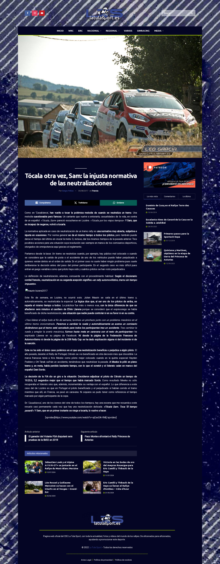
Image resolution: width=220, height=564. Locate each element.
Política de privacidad (103, 560)
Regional (111, 30)
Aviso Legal (86, 560)
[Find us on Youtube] (42, 13)
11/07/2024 (109, 475)
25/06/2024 (50, 496)
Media (157, 30)
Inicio (60, 30)
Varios (128, 30)
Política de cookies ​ (123, 560)
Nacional (93, 30)
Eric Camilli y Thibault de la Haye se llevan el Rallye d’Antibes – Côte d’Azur (118, 485)
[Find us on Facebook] (27, 13)
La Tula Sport (95, 547)
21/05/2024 (109, 493)
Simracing (143, 30)
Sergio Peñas (67, 191)
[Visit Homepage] (104, 13)
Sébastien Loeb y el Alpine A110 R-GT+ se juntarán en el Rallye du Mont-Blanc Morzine (61, 465)
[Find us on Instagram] (35, 13)
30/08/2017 (83, 191)
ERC (80, 30)
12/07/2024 (50, 472)
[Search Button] (192, 13)
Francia (95, 191)
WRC (70, 30)
